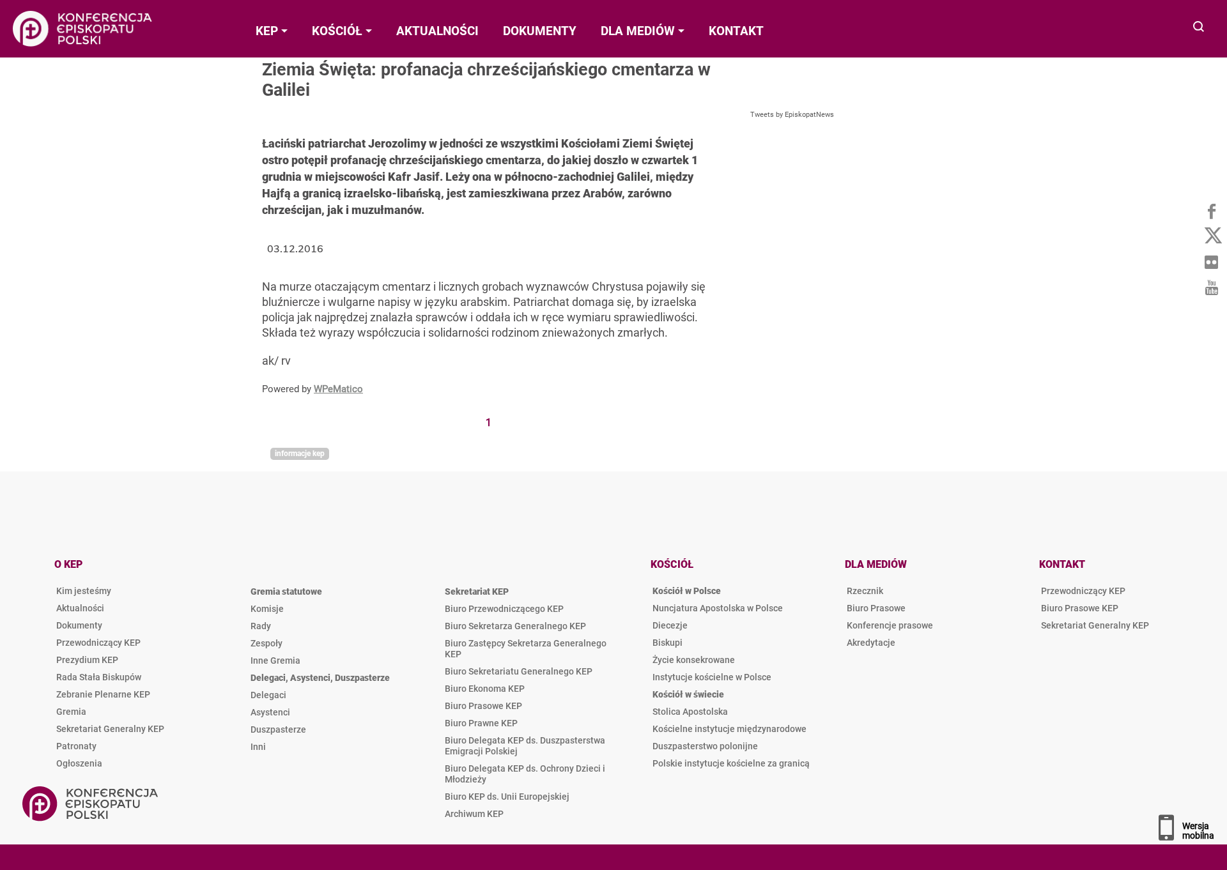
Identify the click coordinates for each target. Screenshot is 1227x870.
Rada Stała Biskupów (98, 677)
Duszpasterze (278, 729)
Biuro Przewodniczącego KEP (504, 609)
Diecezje (670, 625)
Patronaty (76, 746)
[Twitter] (1211, 236)
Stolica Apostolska (690, 711)
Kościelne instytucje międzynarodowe (729, 729)
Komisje (267, 609)
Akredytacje (871, 642)
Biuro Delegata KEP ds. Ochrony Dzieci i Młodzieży (525, 773)
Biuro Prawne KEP (481, 723)
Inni (258, 747)
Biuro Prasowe (876, 608)
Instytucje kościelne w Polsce (711, 677)
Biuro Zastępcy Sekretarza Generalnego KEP (525, 648)
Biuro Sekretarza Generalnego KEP (515, 626)
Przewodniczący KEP (98, 642)
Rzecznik (865, 591)
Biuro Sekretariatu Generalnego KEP (518, 671)
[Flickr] (1211, 262)
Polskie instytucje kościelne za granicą (731, 763)
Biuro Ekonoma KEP (485, 688)
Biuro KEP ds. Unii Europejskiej (507, 796)
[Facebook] (1211, 211)
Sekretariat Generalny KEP (110, 729)
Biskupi (667, 642)
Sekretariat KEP (477, 591)
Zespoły (266, 643)
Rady (261, 626)
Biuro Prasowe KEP (483, 706)
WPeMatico (338, 389)
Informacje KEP (300, 453)
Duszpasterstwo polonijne (705, 746)
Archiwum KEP (474, 814)
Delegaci (268, 695)
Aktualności (80, 608)
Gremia (71, 711)
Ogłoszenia (79, 763)
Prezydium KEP (87, 660)
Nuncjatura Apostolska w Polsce (717, 608)
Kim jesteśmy (83, 591)
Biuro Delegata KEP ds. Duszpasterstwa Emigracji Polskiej (525, 745)
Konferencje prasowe (890, 625)
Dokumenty (79, 625)
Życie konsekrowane (693, 660)
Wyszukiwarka (1199, 28)
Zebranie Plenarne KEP (103, 694)
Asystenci (270, 712)
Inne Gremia (275, 660)
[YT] (1211, 287)
